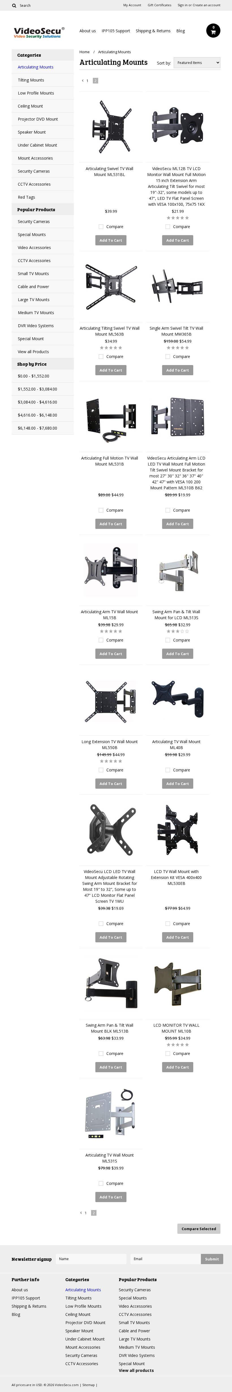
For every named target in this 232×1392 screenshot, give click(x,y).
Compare (114, 226)
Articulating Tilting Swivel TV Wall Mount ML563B (109, 331)
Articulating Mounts (35, 67)
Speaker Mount (32, 132)
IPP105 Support (116, 30)
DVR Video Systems (36, 325)
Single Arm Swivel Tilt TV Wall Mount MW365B (176, 331)
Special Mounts (32, 234)
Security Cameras (34, 171)
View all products (136, 1370)
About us (88, 30)
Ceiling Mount (30, 106)
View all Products (33, 351)
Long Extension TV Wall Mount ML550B (109, 744)
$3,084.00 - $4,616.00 (37, 402)
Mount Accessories (35, 158)
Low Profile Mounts (36, 93)
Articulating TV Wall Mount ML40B (176, 744)
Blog (180, 30)
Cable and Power (33, 286)
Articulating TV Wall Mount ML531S (109, 1158)
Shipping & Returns (153, 30)
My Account (132, 5)
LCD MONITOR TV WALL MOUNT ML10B (176, 1028)
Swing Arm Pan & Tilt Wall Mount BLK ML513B (109, 1028)
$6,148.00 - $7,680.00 (37, 428)
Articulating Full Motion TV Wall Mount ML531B (109, 461)
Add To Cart (111, 240)
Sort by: (164, 63)
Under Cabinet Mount (37, 145)
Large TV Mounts (34, 299)
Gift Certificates (159, 5)
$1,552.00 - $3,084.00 (37, 389)
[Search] (14, 5)
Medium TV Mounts (36, 312)
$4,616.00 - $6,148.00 (37, 415)
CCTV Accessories (34, 184)
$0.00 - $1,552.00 (33, 376)
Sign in (183, 5)
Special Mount (31, 338)
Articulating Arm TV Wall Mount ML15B (109, 614)
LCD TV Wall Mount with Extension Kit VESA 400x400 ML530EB (176, 877)
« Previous (83, 81)
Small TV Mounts (33, 273)
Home (85, 51)
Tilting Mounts (31, 80)
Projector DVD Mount (38, 119)
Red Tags (26, 197)
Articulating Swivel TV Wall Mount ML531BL (109, 171)
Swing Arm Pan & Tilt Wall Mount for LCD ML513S (176, 614)
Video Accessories (34, 247)
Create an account (206, 5)
